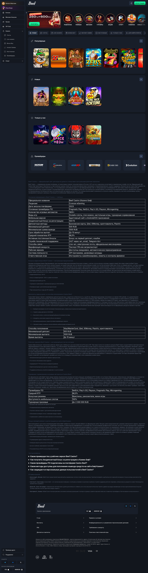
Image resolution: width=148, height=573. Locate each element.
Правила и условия (95, 518)
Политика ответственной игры (98, 532)
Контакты (40, 522)
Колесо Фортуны (11, 3)
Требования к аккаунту (96, 527)
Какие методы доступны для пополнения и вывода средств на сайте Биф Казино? (67, 466)
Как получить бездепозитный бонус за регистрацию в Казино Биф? (60, 460)
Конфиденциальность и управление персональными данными (108, 522)
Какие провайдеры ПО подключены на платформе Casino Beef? (58, 463)
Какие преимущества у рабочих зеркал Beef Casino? (53, 456)
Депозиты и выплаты (43, 532)
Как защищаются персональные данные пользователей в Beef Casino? (62, 470)
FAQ (38, 527)
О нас (38, 518)
